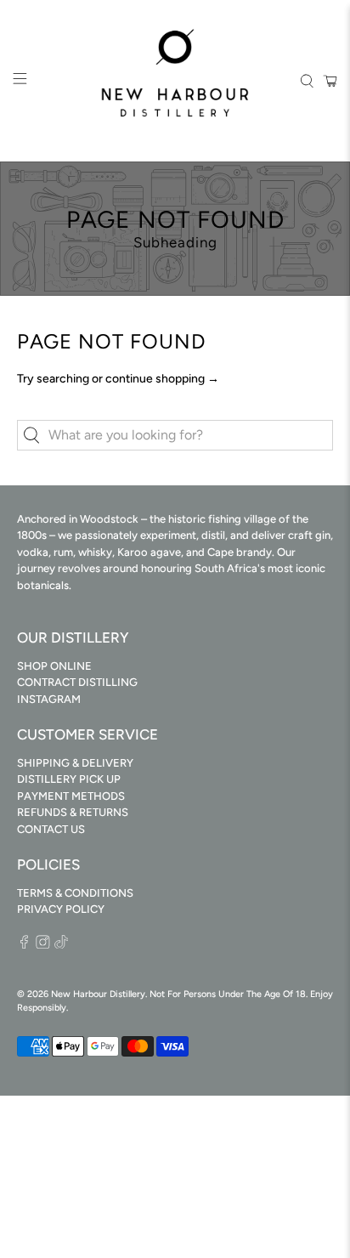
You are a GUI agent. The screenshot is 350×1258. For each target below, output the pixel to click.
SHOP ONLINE (54, 666)
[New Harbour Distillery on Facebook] (24, 944)
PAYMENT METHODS (71, 796)
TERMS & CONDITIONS (75, 893)
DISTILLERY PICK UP (69, 779)
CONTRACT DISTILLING (77, 682)
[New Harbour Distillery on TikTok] (61, 944)
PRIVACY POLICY (60, 909)
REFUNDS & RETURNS (72, 812)
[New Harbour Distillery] (175, 80)
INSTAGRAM (49, 699)
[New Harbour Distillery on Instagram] (43, 944)
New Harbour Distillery (98, 994)
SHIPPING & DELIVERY (75, 762)
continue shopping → (162, 378)
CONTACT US (51, 829)
